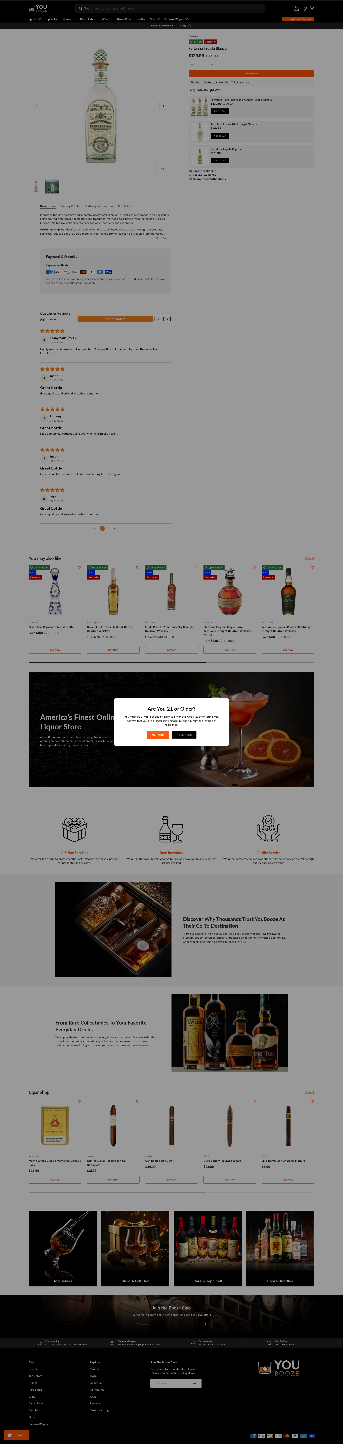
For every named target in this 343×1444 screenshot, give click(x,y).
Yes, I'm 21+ (157, 734)
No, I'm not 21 (184, 734)
